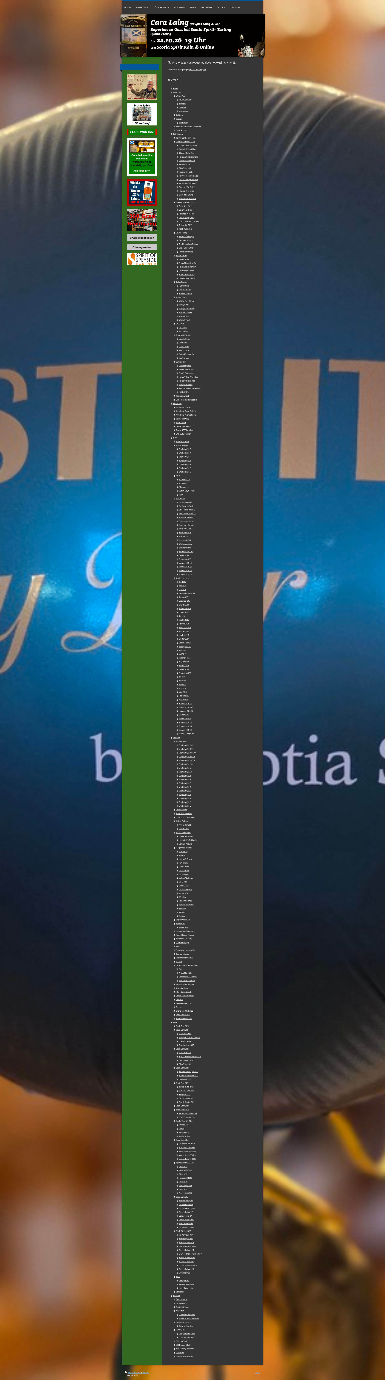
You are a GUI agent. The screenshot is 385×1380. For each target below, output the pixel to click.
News (175, 438)
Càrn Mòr (182, 897)
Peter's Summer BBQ (186, 369)
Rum (178, 946)
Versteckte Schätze (185, 240)
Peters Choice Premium (187, 267)
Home (175, 88)
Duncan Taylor (184, 867)
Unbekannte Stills (185, 540)
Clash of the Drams (186, 195)
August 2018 (183, 612)
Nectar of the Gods (185, 172)
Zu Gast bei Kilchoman (187, 1148)
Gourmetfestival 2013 (186, 1269)
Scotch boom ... (184, 536)
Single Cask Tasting (186, 248)
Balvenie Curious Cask (187, 161)
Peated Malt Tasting (186, 252)
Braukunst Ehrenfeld (186, 1261)
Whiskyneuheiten (182, 445)
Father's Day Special (186, 214)
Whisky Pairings (181, 297)
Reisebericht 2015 (185, 1185)
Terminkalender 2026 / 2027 (186, 138)
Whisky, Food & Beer (186, 301)
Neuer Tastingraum (186, 1288)
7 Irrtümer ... (183, 487)
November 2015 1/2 (186, 552)
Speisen (179, 119)
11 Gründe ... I (184, 483)
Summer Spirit (181, 362)
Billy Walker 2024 (185, 1064)
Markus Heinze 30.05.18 (187, 1155)
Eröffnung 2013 (184, 1273)
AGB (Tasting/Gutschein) (185, 1349)
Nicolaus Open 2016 (186, 1239)
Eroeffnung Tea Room (187, 1144)
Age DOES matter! (185, 229)
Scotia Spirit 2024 (182, 1049)
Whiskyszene (180, 498)
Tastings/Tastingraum (186, 1284)
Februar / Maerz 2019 (187, 593)
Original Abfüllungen (186, 836)
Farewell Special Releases (188, 176)
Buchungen (180, 1330)
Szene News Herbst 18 (187, 514)
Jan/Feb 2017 (184, 662)
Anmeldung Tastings (183, 407)
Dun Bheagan (184, 874)
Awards (181, 1129)
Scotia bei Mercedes (186, 1223)
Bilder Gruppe (184, 1132)
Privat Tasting (181, 422)
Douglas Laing (184, 870)
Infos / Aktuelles (181, 130)
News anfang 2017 (185, 529)
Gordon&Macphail (185, 889)
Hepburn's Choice (185, 859)
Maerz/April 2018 (185, 627)
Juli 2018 (182, 616)
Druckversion (134, 1372)
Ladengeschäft (184, 1280)
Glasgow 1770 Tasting (187, 187)
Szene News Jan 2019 (187, 510)
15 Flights (182, 104)
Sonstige (182, 916)
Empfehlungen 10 (185, 772)
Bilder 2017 (183, 1167)
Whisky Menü (181, 96)
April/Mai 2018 (184, 624)
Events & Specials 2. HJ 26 (185, 142)
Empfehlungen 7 (185, 449)
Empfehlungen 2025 (186, 745)
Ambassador (183, 1125)
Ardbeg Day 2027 (185, 225)
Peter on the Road (185, 293)
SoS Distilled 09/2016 (186, 1242)
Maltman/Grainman (186, 878)
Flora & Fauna (184, 886)
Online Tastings (181, 282)
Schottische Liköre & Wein (185, 950)
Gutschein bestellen (186, 1326)
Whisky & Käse (184, 305)
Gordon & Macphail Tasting (188, 179)
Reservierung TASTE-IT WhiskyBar (188, 126)
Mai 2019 (182, 586)
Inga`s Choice (184, 358)
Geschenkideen (181, 810)
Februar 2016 (184, 696)
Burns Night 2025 (185, 1034)
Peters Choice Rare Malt (188, 263)
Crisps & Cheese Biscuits (185, 996)
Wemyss (182, 855)
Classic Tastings (181, 233)
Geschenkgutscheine (183, 1322)
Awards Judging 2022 (186, 1102)
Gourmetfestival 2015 (186, 1250)
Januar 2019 (183, 597)
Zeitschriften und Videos (184, 958)
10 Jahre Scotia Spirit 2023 (188, 1071)
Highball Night (184, 392)
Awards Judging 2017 (186, 1220)
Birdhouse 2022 (184, 1094)
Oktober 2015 (184, 555)
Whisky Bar (177, 92)
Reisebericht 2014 (185, 1193)
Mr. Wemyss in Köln (186, 1235)
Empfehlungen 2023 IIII (187, 753)
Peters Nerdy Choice (186, 271)
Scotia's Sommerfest (186, 373)
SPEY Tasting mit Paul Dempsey (190, 1254)
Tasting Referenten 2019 (188, 1113)
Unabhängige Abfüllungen (188, 840)
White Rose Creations (187, 980)
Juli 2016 (182, 677)
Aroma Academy (182, 988)
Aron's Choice (184, 347)
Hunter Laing (183, 863)
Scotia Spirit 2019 (182, 1110)
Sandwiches (183, 123)
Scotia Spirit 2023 (182, 1068)
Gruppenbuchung (182, 419)
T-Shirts (179, 962)
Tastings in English (182, 396)
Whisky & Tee (184, 316)
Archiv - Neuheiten (182, 578)
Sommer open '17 (185, 1216)
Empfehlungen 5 (185, 457)
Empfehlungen (181, 741)
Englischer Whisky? (186, 517)
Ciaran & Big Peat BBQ (187, 149)
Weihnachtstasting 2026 (187, 198)
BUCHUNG (177, 403)
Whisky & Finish (184, 320)
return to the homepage (197, 70)
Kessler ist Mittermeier (187, 1257)
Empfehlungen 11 (185, 768)
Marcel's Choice (184, 339)
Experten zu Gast (185, 290)
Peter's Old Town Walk (187, 381)
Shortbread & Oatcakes (184, 1011)
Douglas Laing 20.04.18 (187, 1159)
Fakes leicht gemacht (186, 525)
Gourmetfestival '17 (186, 1212)
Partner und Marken (183, 832)
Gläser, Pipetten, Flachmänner (187, 965)
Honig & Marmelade (183, 1015)
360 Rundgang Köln (183, 1345)
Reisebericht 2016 (185, 1178)
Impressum (180, 1353)
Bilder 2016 (183, 1174)
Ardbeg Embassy (182, 821)
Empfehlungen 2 (185, 468)
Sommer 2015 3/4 (185, 567)
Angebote (176, 738)
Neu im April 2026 (185, 100)
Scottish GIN (180, 924)
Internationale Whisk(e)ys (185, 931)
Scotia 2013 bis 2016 (183, 1231)
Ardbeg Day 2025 (185, 825)
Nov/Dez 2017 (184, 635)
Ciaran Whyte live (185, 366)
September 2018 (185, 608)
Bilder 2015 (183, 1182)
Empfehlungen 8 (185, 779)
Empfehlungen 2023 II (187, 760)
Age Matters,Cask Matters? (189, 244)
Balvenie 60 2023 (185, 1079)
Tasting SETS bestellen (184, 430)
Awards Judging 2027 (186, 217)
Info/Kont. (176, 1295)
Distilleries (182, 107)
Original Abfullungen (183, 920)
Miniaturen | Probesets (184, 939)
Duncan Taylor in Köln (187, 1208)
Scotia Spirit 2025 (182, 1030)
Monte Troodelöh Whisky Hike (189, 388)
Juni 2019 (182, 582)
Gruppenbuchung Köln (187, 1334)
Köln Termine (178, 134)
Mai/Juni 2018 (184, 620)
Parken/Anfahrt (181, 1303)
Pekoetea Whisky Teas (184, 1003)
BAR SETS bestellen (183, 434)
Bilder (175, 1022)
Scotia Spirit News (182, 441)
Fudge (178, 1007)
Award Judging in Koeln (187, 1246)
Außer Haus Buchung (186, 1337)
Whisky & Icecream (185, 384)
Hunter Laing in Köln (186, 1227)
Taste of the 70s (184, 164)
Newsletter (180, 1311)
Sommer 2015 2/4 (185, 571)
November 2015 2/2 (186, 711)
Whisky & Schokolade (186, 309)
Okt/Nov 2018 (184, 605)
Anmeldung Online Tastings (186, 411)
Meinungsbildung (185, 548)
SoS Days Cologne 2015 (188, 1265)
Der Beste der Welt (186, 506)
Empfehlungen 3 (185, 464)
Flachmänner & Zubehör (188, 977)
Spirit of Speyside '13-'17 (185, 1163)
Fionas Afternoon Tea (186, 354)
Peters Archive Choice (187, 278)
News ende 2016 (185, 533)
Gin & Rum (180, 324)
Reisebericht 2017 (185, 1170)
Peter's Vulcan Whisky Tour (188, 377)
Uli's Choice (183, 343)
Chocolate (179, 999)
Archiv (181, 495)
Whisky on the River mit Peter (189, 1037)
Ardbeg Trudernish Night (188, 145)
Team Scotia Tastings (183, 335)
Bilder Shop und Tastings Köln (186, 400)
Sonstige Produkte (185, 844)
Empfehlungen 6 (185, 453)
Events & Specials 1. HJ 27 (185, 202)
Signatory (182, 908)
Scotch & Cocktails (185, 312)
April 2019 (182, 589)
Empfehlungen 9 (185, 775)
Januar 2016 (183, 700)
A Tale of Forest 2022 (186, 1091)
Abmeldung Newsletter (187, 1314)
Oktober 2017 (184, 639)
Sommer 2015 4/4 (185, 563)
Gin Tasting (183, 328)
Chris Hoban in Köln (186, 1204)
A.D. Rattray (183, 851)
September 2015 (185, 559)
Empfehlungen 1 (185, 472)
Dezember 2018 (185, 601)
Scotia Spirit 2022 (182, 1083)
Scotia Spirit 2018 (182, 1140)
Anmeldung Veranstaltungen (186, 415)
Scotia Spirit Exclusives (184, 813)
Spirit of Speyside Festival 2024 (190, 1056)
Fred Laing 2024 (185, 1052)
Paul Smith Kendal (185, 901)
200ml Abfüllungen (182, 943)
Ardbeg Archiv (184, 829)
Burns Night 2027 (185, 206)
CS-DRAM (183, 882)
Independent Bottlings (184, 848)
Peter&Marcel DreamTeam (188, 157)
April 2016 (182, 688)
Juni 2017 (182, 650)
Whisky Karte (183, 111)
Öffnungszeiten (181, 1299)
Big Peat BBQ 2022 (186, 1098)
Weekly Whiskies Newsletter (189, 1318)
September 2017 (185, 643)
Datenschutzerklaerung (184, 1356)
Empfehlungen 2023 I (186, 764)
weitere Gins (183, 927)
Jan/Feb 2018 (184, 631)
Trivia (178, 476)
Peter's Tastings (181, 255)
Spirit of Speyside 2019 (187, 1117)
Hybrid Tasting (184, 286)
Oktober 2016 (184, 669)
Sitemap (146, 1372)
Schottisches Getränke (184, 1018)
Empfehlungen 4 (185, 460)
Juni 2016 (182, 681)
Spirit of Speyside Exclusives (189, 221)
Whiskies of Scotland (186, 905)
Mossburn (182, 912)
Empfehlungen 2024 (186, 749)
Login (257, 1372)
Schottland (180, 1292)
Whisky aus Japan (185, 544)
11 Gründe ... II (184, 479)
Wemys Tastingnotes (186, 734)
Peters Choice (184, 259)
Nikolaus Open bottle (186, 191)
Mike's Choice (184, 350)
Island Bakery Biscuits (183, 992)
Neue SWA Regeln (185, 502)
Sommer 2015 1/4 (185, 574)
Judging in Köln (184, 1136)
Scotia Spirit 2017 (182, 1197)
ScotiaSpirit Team (182, 1307)
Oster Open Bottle (185, 210)
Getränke (179, 115)
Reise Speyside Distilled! (187, 1151)
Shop (178, 1276)
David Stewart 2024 (186, 1060)
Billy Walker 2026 (185, 168)
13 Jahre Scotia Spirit (186, 153)
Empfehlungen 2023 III (187, 757)
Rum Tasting (183, 331)
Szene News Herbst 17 (187, 521)
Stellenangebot (181, 1341)
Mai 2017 (182, 654)
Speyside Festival (185, 1041)
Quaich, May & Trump (187, 491)
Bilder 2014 (183, 1189)
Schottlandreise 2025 (186, 1045)
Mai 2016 (182, 684)
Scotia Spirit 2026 (182, 1026)
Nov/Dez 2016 (184, 665)
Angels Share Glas (185, 973)
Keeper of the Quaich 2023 (188, 1075)
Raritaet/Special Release (185, 935)
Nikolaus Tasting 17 (186, 1201)
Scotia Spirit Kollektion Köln (185, 817)
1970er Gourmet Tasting (187, 183)
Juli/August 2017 (185, 646)
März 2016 (183, 692)
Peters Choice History (186, 274)
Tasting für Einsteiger (186, 236)
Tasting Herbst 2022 (186, 1087)
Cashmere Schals (182, 954)
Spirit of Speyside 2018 (184, 1121)
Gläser (181, 969)
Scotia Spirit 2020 (182, 1106)
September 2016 (185, 673)
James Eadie (183, 893)
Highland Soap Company (185, 984)
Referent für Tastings (183, 426)
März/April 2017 (184, 658)
